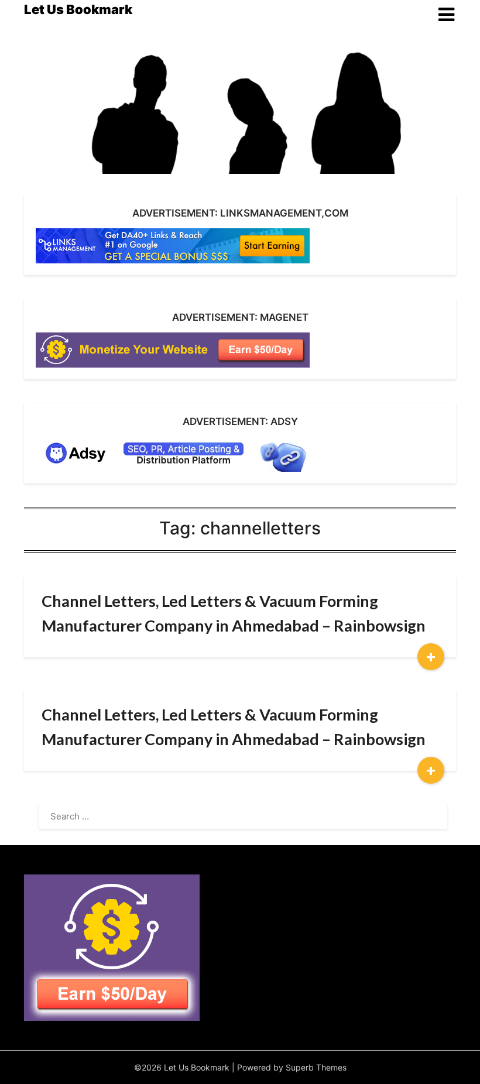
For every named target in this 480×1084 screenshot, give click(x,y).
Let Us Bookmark (78, 9)
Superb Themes (316, 1067)
